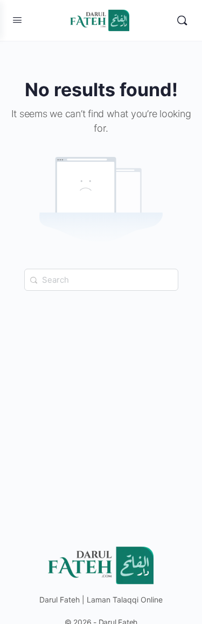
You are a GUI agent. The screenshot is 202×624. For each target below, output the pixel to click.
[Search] (182, 20)
